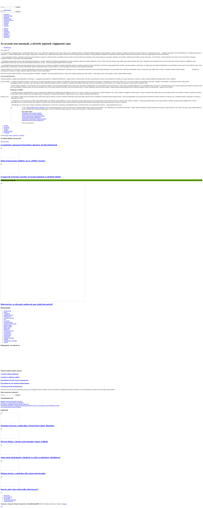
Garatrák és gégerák (9, 318)
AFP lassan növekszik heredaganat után (11, 386)
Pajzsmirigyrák (7, 333)
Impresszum (7, 495)
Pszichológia (7, 35)
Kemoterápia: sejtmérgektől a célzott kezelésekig (34, 118)
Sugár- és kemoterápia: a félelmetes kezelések (33, 116)
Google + (6, 128)
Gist (5, 319)
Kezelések (6, 17)
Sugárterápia (7, 32)
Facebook (6, 127)
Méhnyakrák (7, 328)
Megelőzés (6, 14)
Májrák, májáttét (8, 326)
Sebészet (6, 28)
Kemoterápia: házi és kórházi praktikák (31, 113)
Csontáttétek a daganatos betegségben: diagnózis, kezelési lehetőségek (29, 145)
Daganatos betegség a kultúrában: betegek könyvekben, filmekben (27, 426)
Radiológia (6, 37)
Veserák (6, 342)
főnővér (11, 135)
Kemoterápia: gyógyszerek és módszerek (32, 114)
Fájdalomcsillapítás (8, 20)
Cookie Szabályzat (8, 501)
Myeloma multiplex (9, 331)
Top (2, 506)
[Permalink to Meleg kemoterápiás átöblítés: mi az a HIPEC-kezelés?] (10, 157)
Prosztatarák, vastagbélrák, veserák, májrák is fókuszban (15, 404)
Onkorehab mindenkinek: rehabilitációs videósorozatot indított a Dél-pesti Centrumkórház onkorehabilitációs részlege (30, 405)
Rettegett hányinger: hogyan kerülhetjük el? (33, 120)
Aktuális (6, 24)
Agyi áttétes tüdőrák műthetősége (10, 374)
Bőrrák (5, 312)
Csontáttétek (7, 313)
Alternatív (6, 26)
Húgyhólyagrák (8, 325)
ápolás (6, 135)
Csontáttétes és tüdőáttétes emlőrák (10, 377)
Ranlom (64, 504)
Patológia (6, 34)
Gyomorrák (7, 321)
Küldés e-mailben (8, 131)
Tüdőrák (6, 339)
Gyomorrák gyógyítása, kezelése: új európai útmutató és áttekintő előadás (31, 177)
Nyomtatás (6, 132)
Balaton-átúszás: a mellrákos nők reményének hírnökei (23, 473)
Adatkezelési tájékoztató (10, 499)
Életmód (6, 30)
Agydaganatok (7, 311)
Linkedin (6, 130)
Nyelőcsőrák (7, 332)
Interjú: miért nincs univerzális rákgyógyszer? (20, 489)
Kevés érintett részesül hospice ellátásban (11, 407)
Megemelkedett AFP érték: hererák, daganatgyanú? (15, 380)
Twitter (5, 125)
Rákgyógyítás (101, 3)
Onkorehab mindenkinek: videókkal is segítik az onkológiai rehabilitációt (30, 457)
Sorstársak (6, 21)
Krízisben (6, 23)
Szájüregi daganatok (9, 338)
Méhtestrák (6, 329)
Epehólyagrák (7, 316)
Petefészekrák (7, 335)
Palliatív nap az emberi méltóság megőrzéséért (12, 402)
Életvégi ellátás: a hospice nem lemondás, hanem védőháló (24, 442)
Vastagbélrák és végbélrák (10, 340)
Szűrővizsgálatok (8, 16)
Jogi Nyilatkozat (8, 497)
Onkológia (6, 31)
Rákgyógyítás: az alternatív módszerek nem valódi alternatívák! (27, 304)
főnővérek (15, 135)
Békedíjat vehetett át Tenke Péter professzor (12, 401)
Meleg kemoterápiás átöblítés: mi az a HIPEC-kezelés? (23, 161)
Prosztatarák (7, 336)
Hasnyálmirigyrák (8, 322)
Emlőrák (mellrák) (8, 315)
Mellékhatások (7, 18)
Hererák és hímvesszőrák (10, 323)
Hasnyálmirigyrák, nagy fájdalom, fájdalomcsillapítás (15, 383)
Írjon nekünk (7, 498)
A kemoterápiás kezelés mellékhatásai (31, 117)
